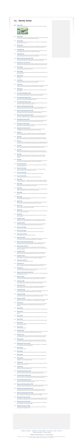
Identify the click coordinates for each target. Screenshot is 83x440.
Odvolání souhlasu (47, 432)
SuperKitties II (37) (21, 251)
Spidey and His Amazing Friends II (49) (25, 114)
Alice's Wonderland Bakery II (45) (24, 375)
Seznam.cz (60, 430)
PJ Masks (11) (20, 362)
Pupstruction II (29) (21, 289)
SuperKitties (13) (20, 334)
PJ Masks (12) (20, 366)
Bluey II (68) (19, 192)
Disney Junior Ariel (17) (22, 260)
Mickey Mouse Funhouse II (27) (23, 127)
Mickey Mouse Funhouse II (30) (23, 405)
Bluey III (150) (20, 347)
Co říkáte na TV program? (26, 430)
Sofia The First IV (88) (21, 168)
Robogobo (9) (20, 302)
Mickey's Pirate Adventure (22, 246)
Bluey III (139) (20, 40)
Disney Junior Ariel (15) (22, 233)
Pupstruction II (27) (21, 285)
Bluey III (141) (20, 66)
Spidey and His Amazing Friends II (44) (25, 241)
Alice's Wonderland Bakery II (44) (24, 370)
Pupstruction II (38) (21, 237)
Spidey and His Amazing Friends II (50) (25, 383)
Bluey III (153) (20, 354)
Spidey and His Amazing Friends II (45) (25, 272)
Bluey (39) (19, 132)
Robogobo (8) (20, 267)
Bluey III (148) (20, 322)
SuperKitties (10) (20, 49)
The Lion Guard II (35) (21, 172)
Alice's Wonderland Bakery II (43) (24, 101)
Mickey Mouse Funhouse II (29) (23, 343)
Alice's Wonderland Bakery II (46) (24, 379)
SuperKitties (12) (20, 330)
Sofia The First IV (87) (21, 163)
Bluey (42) (19, 145)
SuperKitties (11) (20, 53)
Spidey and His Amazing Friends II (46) (25, 58)
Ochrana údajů (49, 430)
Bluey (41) (19, 141)
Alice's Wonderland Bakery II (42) (24, 97)
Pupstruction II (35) (21, 298)
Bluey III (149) (20, 326)
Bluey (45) (19, 159)
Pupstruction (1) (20, 263)
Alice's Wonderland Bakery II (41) (24, 93)
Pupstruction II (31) (21, 293)
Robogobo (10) (20, 338)
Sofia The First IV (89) (21, 227)
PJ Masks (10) (20, 357)
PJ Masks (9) (19, 88)
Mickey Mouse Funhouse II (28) (23, 62)
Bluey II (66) (19, 183)
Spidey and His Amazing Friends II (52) (25, 392)
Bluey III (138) (20, 36)
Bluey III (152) (20, 351)
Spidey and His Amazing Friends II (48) (25, 110)
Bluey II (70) (19, 201)
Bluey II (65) (19, 179)
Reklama (55, 430)
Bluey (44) (19, 154)
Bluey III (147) (20, 319)
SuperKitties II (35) (21, 218)
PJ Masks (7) (19, 80)
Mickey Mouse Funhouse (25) (23, 119)
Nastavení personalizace (38, 432)
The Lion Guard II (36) (21, 175)
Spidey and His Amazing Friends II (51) (25, 388)
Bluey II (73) (19, 214)
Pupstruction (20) (20, 276)
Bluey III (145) (20, 311)
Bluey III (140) (20, 45)
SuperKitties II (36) (21, 222)
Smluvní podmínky (42, 430)
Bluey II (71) (19, 205)
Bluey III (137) (20, 25)
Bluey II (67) (19, 187)
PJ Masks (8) (19, 84)
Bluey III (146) (20, 315)
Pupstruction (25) (20, 280)
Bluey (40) (19, 136)
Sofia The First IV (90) (21, 230)
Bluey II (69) (19, 196)
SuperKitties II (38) (21, 255)
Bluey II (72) (19, 209)
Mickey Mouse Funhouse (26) (23, 123)
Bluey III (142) (20, 71)
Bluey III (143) (20, 75)
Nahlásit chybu (35, 430)
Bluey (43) (19, 149)
